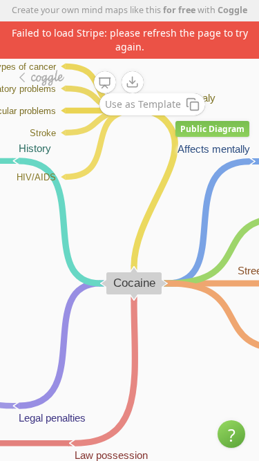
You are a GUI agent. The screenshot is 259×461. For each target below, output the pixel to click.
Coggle (232, 10)
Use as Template (143, 104)
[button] (231, 434)
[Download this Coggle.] (133, 82)
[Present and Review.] (105, 83)
